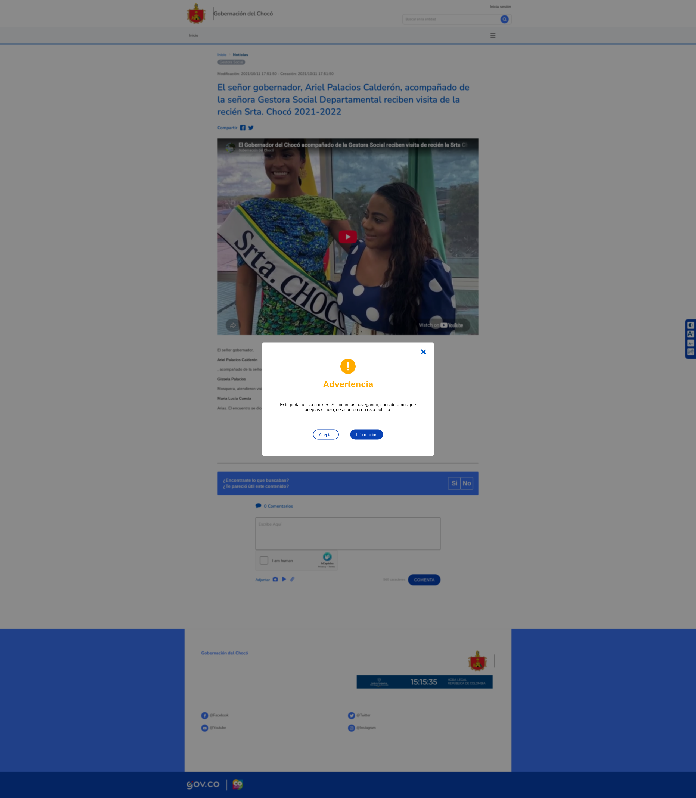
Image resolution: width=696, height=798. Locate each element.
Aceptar (326, 434)
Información (366, 434)
